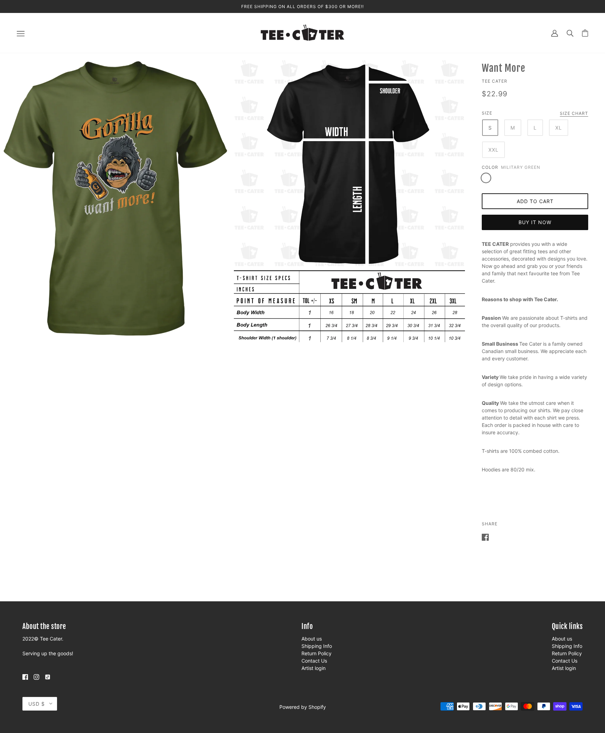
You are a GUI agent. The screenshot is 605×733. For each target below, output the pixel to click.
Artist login (313, 668)
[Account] (554, 33)
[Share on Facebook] (485, 536)
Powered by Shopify (302, 707)
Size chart (574, 113)
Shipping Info (316, 646)
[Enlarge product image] (115, 198)
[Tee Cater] (302, 32)
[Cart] (585, 33)
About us (311, 639)
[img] (25, 676)
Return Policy (316, 653)
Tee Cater (494, 81)
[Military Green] (486, 178)
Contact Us (314, 661)
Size (487, 113)
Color (490, 167)
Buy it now (535, 222)
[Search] (569, 33)
